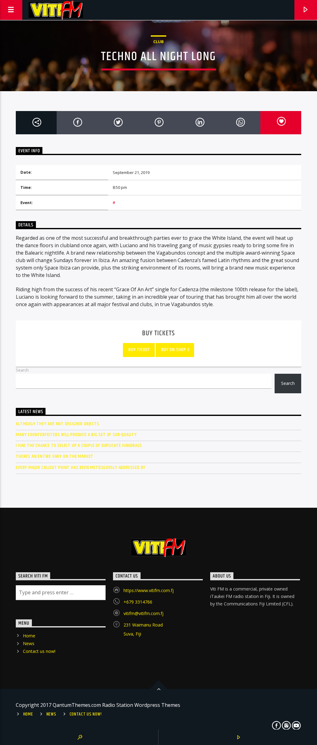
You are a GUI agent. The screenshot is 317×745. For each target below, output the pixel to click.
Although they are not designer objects (57, 424)
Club (158, 41)
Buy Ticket (138, 350)
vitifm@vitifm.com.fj (143, 613)
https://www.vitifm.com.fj (149, 590)
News (28, 643)
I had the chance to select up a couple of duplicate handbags (79, 445)
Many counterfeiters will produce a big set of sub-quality (76, 435)
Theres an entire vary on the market (54, 456)
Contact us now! (39, 651)
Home (29, 636)
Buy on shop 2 (175, 350)
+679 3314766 (138, 602)
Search (22, 370)
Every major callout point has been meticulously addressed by (80, 468)
